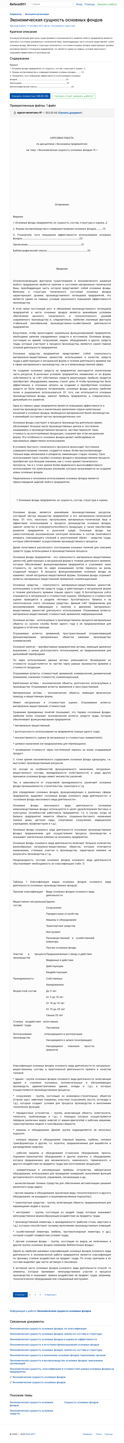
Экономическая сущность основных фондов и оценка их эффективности (53, 1339)
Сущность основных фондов (81, 1402)
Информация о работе (50, 1310)
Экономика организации (37, 14)
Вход (79, 4)
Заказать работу (107, 4)
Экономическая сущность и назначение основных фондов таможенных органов (58, 1355)
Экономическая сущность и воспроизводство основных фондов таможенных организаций (56, 1362)
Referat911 (30, 1434)
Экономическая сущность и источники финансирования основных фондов (54, 1344)
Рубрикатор (16, 14)
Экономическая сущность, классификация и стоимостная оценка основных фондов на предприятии (62, 1370)
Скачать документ (70, 112)
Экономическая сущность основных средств (31, 1412)
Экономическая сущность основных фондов (38, 1376)
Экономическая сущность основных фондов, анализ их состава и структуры (56, 1333)
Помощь (90, 4)
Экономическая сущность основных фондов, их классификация (48, 1328)
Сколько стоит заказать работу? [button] (74, 96)
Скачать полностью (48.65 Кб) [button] (30, 96)
